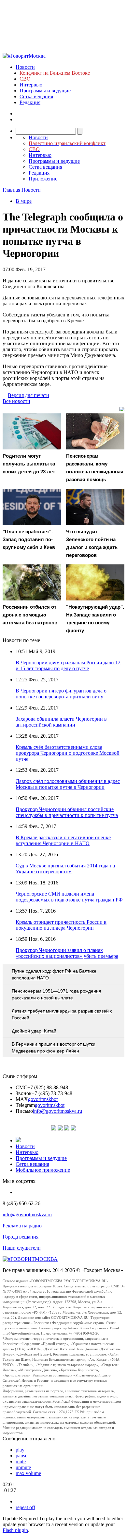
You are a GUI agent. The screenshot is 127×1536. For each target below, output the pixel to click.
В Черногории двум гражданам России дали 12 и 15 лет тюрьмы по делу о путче (68, 665)
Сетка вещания (36, 96)
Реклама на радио (22, 1225)
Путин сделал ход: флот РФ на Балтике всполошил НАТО (54, 974)
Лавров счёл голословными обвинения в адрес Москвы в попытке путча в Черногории (68, 784)
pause (21, 1455)
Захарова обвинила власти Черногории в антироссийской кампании (61, 722)
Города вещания (20, 1237)
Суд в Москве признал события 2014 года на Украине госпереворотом (65, 868)
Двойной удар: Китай (34, 1030)
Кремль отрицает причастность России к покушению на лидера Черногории (61, 925)
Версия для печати (28, 395)
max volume (28, 1473)
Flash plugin (15, 1530)
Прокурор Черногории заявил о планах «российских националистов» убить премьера (67, 953)
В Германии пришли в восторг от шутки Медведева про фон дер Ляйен (53, 1047)
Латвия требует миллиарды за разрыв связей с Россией (62, 1014)
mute (21, 1461)
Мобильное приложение (43, 1170)
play (20, 1449)
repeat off (25, 1507)
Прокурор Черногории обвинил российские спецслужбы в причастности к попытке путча (67, 812)
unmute (23, 1467)
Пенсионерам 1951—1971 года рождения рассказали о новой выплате (56, 994)
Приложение (43, 178)
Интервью (31, 84)
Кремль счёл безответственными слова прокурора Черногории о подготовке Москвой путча (68, 753)
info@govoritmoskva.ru (57, 1111)
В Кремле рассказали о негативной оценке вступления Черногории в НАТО (63, 840)
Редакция (30, 102)
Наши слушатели (22, 1248)
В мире (24, 201)
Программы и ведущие (45, 90)
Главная (11, 190)
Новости (25, 67)
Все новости (16, 401)
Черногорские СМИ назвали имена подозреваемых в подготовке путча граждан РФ (69, 896)
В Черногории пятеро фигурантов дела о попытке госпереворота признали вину (61, 693)
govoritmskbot (43, 1099)
